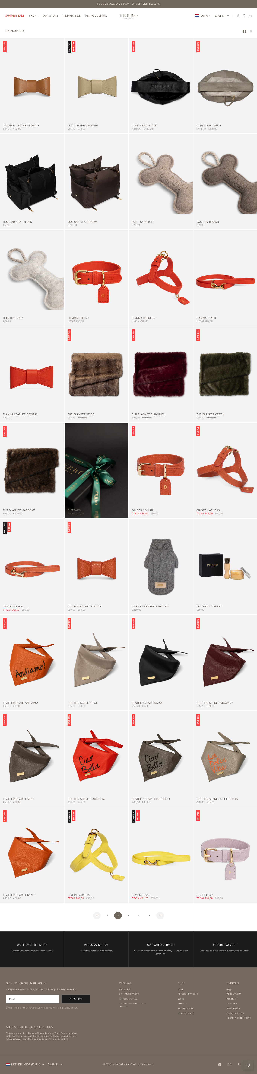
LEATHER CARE (186, 1013)
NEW (180, 989)
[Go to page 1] (97, 915)
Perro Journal (96, 15)
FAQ (229, 989)
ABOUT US (124, 989)
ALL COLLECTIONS (188, 994)
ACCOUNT (232, 999)
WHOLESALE (233, 1008)
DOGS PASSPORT (236, 1013)
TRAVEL (182, 1004)
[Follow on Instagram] (229, 1064)
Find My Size (72, 15)
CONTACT (232, 1004)
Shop (32, 15)
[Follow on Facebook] (220, 1064)
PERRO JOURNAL (128, 999)
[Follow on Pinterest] (239, 1064)
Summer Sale (14, 15)
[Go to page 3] (160, 915)
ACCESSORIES (186, 1008)
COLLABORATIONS (129, 994)
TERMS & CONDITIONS (239, 1018)
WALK (181, 999)
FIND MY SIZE (234, 994)
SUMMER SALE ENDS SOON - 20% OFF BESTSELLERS (128, 3)
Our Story (50, 15)
